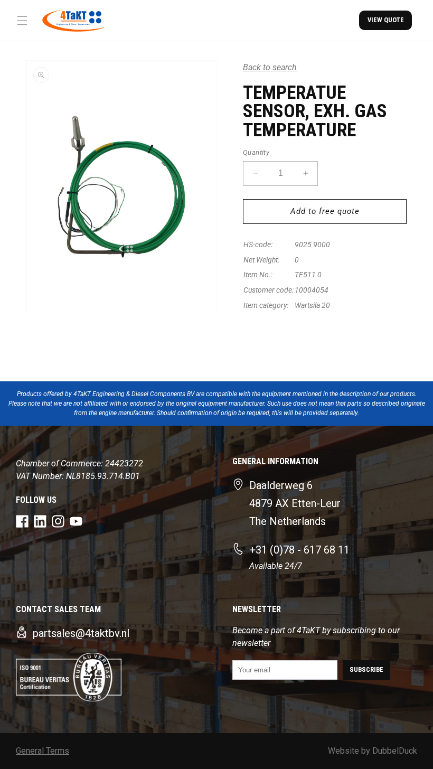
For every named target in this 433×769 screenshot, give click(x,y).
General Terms (42, 751)
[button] (22, 20)
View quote (386, 20)
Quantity (256, 152)
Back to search (270, 67)
